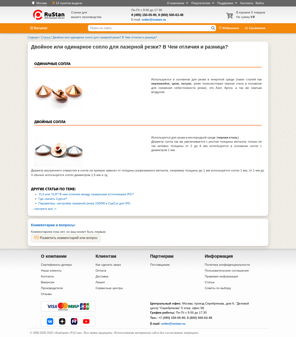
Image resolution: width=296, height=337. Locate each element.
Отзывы (46, 294)
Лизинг (100, 282)
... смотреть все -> (43, 208)
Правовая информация (221, 276)
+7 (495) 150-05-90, (172, 317)
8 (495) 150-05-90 (143, 15)
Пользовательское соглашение (227, 270)
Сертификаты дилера (56, 264)
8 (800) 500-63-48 (170, 15)
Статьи (210, 282)
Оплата (101, 270)
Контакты (246, 3)
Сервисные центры (109, 288)
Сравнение (257, 28)
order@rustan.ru (173, 323)
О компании (176, 3)
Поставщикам (160, 264)
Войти (259, 3)
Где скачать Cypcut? (53, 198)
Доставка (102, 276)
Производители (52, 288)
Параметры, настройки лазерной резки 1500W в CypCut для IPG (84, 203)
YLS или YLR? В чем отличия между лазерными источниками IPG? (86, 194)
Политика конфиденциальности (227, 264)
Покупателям (201, 3)
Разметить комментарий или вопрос (68, 238)
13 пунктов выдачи (69, 3)
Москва (41, 3)
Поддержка (225, 3)
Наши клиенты (51, 270)
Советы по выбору (218, 288)
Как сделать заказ (108, 264)
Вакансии (47, 282)
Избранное (231, 28)
